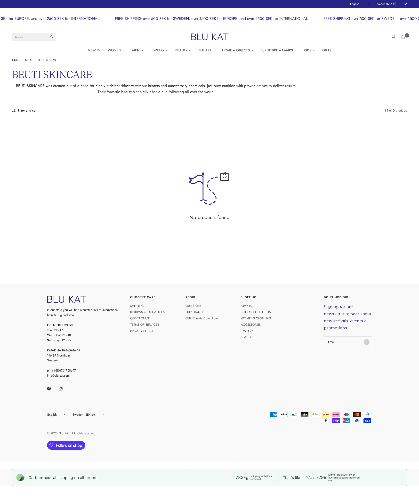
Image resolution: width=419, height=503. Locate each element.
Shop (28, 60)
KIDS (307, 50)
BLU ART (204, 50)
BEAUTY (181, 50)
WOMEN (114, 50)
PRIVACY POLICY (141, 331)
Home (16, 60)
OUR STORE (193, 305)
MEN (136, 50)
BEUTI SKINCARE (47, 60)
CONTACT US (139, 318)
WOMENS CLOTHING (256, 318)
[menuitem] (96, 50)
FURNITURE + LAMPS (277, 50)
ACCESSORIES (251, 324)
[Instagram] (64, 388)
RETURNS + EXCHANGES (147, 312)
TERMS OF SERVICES (144, 324)
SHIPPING (137, 305)
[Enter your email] (367, 342)
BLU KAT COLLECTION (256, 312)
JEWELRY (157, 50)
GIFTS (326, 50)
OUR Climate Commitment (202, 318)
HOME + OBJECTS (236, 50)
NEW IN (94, 50)
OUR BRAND (194, 312)
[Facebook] (52, 388)
